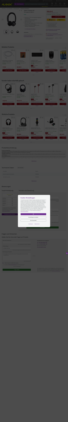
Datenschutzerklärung (24, 211)
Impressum (30, 223)
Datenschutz (37, 223)
